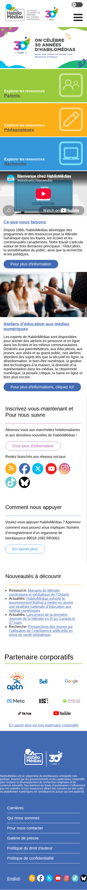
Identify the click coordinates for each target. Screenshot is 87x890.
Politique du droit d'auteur (29, 848)
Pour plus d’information (33, 446)
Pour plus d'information (30, 264)
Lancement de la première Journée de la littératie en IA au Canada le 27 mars (42, 619)
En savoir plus (25, 549)
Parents (12, 95)
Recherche (15, 163)
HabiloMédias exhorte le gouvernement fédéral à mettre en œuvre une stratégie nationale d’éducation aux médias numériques (41, 604)
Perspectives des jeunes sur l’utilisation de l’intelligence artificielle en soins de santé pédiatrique (41, 631)
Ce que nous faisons (25, 222)
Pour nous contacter (25, 828)
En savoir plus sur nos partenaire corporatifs (43, 725)
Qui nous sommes (23, 818)
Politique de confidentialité (30, 858)
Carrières (15, 808)
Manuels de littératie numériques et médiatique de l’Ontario (39, 592)
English (77, 4)
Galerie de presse (23, 838)
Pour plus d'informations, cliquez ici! (42, 387)
